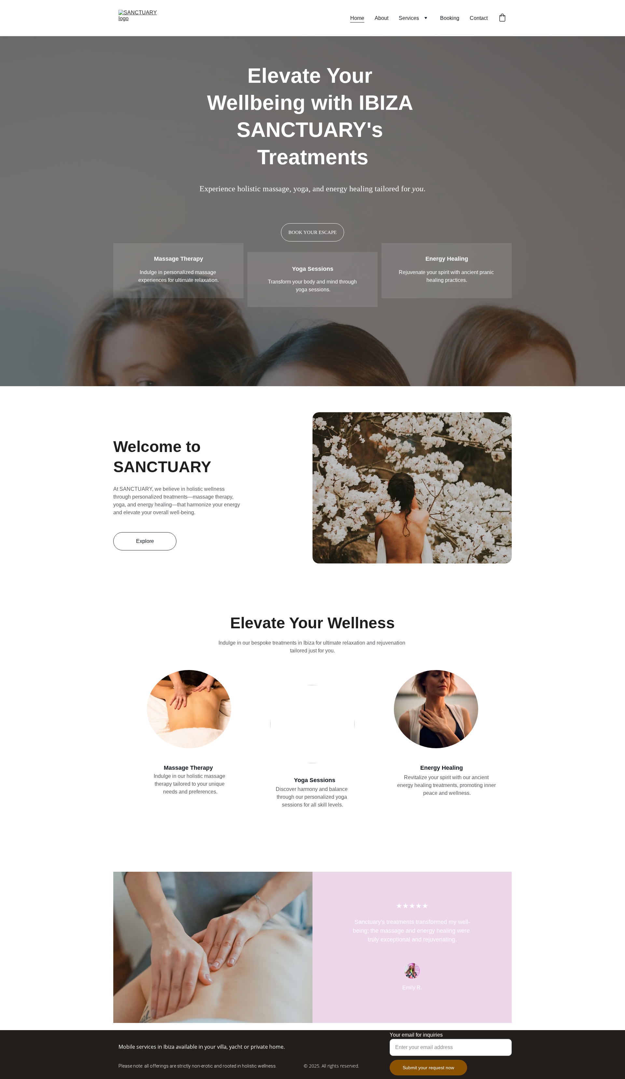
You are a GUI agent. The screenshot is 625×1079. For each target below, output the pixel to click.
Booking (449, 18)
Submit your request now (428, 1067)
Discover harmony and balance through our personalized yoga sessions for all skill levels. (312, 797)
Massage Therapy (178, 258)
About (381, 18)
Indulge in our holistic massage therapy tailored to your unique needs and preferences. (190, 784)
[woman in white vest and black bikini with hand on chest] (436, 709)
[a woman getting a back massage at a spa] (189, 709)
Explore (145, 541)
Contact (479, 18)
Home (357, 18)
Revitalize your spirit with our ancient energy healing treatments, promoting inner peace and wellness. (447, 785)
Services (409, 18)
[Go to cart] (502, 18)
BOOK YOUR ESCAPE (312, 232)
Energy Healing (446, 258)
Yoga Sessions (312, 269)
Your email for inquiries (416, 1035)
